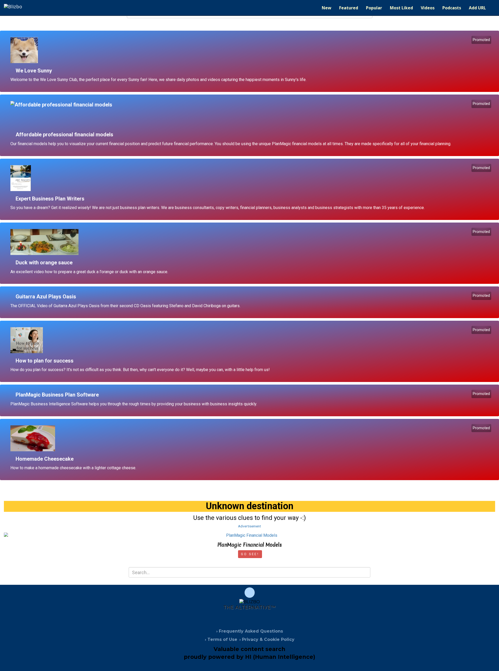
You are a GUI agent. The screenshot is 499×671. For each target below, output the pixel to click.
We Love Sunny (34, 71)
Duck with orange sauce (44, 262)
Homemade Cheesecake (45, 459)
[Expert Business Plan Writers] (251, 178)
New (326, 8)
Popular (374, 8)
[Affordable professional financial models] (251, 114)
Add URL (477, 8)
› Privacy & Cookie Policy (266, 639)
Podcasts (451, 8)
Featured (348, 8)
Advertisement (249, 526)
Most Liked (401, 8)
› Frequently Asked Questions (249, 631)
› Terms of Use (221, 639)
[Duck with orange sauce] (251, 242)
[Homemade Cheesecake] (251, 438)
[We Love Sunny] (251, 50)
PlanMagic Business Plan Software (57, 395)
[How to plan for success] (251, 340)
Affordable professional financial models (64, 134)
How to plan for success (45, 361)
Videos (428, 8)
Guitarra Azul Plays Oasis (46, 296)
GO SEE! (250, 554)
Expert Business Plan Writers (50, 199)
